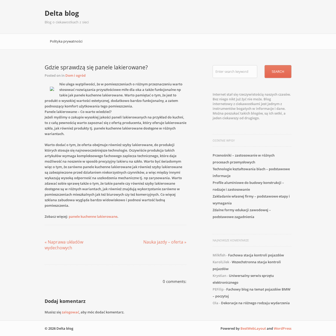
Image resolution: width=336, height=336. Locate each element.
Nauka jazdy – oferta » (164, 242)
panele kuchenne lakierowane (93, 216)
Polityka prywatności (66, 41)
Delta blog (62, 13)
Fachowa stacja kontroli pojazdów (256, 255)
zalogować (70, 312)
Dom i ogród (75, 75)
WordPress (282, 328)
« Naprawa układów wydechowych (64, 245)
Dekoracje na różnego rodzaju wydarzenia (255, 303)
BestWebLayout (253, 328)
